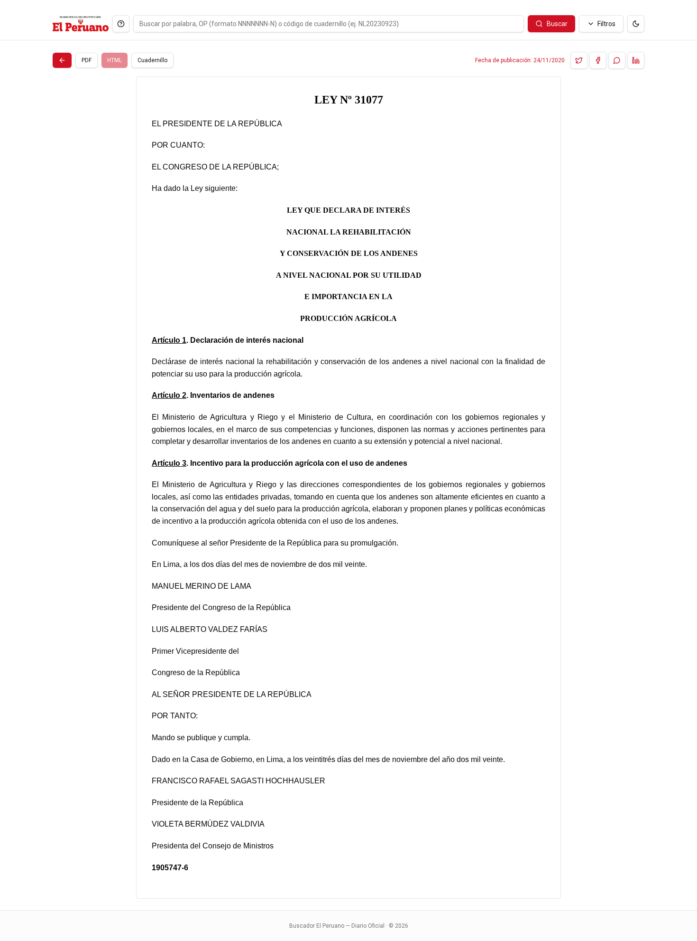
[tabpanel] (348, 487)
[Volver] (62, 60)
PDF (87, 60)
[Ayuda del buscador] (120, 23)
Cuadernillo (152, 60)
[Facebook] (597, 60)
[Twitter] (578, 60)
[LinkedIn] (635, 60)
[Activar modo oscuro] (635, 23)
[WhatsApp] (616, 60)
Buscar (557, 24)
